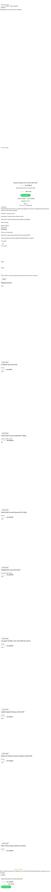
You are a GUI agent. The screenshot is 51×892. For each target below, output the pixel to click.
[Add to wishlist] (6, 890)
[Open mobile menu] (1, 1)
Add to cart (28, 191)
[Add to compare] (2, 890)
